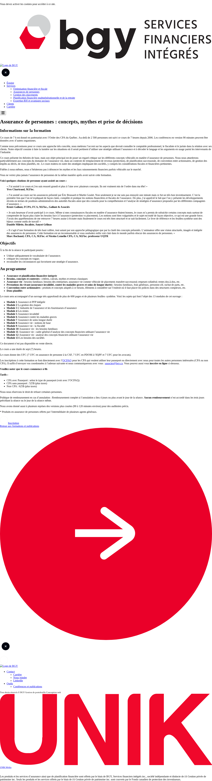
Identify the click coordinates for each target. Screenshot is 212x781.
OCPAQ (67, 360)
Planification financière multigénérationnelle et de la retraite (44, 97)
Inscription (13, 423)
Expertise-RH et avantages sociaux (31, 100)
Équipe (10, 82)
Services (11, 85)
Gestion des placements (25, 94)
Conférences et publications (27, 686)
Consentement (106, 771)
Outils (10, 683)
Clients (10, 103)
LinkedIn (18, 680)
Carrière (11, 106)
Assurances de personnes (26, 91)
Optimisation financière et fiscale (30, 88)
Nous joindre (20, 677)
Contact (11, 671)
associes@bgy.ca (114, 363)
